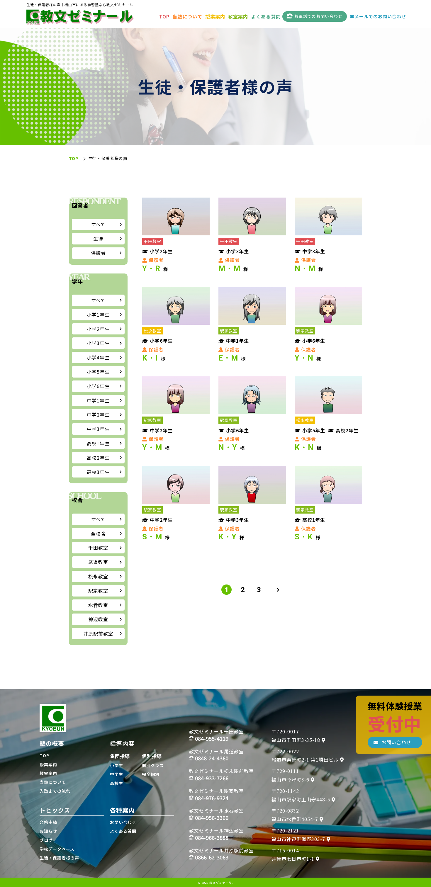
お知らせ (48, 831)
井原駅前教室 (98, 633)
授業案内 (215, 16)
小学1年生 (98, 314)
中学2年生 (98, 414)
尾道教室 (98, 561)
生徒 (98, 238)
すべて (98, 224)
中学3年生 (98, 428)
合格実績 (48, 822)
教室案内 (238, 16)
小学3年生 (98, 342)
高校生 (116, 783)
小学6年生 (98, 386)
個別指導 (152, 755)
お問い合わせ (123, 822)
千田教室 (98, 547)
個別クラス (153, 765)
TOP (164, 16)
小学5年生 (98, 371)
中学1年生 (98, 400)
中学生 (116, 774)
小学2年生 (98, 328)
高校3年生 (98, 471)
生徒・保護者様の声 (59, 858)
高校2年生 (98, 457)
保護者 (98, 252)
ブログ (46, 840)
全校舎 (98, 533)
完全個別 (150, 774)
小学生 (116, 765)
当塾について (187, 16)
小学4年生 (98, 357)
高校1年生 (98, 443)
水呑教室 (98, 605)
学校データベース (57, 849)
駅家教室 (98, 590)
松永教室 (98, 576)
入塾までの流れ (55, 791)
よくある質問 (266, 16)
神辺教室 (98, 619)
